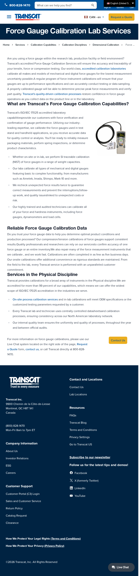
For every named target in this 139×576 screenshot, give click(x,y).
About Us (12, 451)
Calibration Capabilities (43, 45)
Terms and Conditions (83, 430)
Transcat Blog (78, 423)
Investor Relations (17, 458)
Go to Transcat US (81, 444)
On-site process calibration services (35, 299)
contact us (32, 349)
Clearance (12, 523)
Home (6, 45)
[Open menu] (9, 17)
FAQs (73, 415)
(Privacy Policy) (54, 546)
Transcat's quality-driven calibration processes (52, 94)
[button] (94, 17)
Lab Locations (78, 394)
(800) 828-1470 (15, 426)
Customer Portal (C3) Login (23, 494)
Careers (11, 473)
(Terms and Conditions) (66, 539)
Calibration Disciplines (74, 45)
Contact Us (76, 387)
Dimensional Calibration (106, 45)
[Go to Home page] (28, 17)
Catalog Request (16, 515)
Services (20, 45)
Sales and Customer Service (23, 501)
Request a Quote (121, 17)
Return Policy (14, 508)
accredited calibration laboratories (104, 68)
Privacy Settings (80, 437)
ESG (8, 465)
